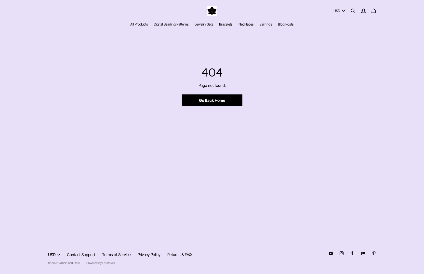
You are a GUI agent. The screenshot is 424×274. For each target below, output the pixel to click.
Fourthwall (108, 263)
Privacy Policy (149, 254)
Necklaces (246, 24)
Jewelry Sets (204, 24)
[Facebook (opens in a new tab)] (352, 253)
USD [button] (336, 11)
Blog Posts (286, 24)
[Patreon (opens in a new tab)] (363, 253)
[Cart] (373, 11)
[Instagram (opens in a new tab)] (341, 253)
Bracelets (226, 24)
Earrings (266, 24)
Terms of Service (116, 254)
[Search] (353, 11)
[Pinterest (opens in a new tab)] (374, 253)
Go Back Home (212, 100)
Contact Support (81, 254)
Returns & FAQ (179, 254)
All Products (139, 24)
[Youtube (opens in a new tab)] (330, 253)
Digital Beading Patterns (171, 24)
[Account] (363, 11)
